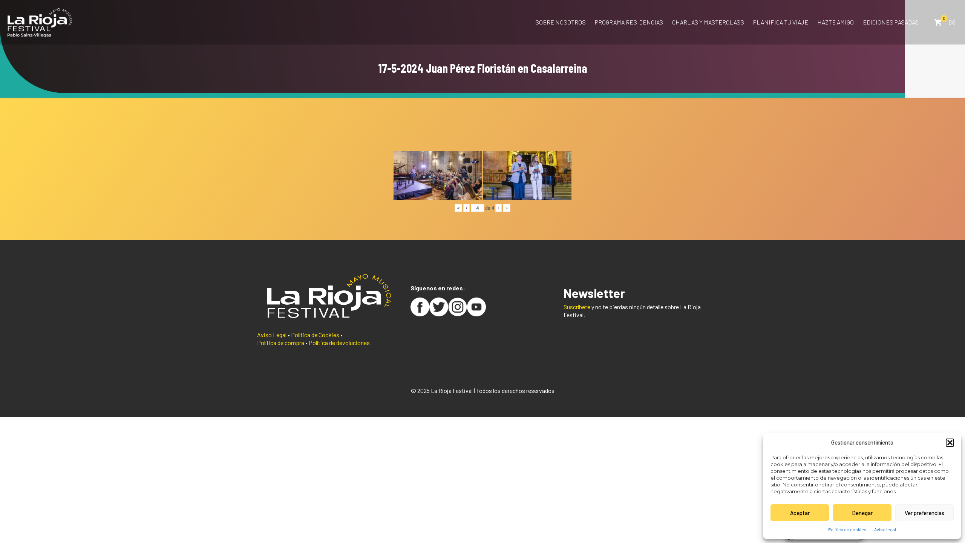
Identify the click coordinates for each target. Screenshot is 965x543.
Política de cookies (847, 529)
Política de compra (280, 342)
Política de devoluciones (339, 342)
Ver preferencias (924, 512)
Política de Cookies (315, 334)
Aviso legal (885, 529)
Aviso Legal (271, 334)
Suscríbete (577, 306)
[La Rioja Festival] (40, 22)
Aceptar (800, 512)
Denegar (862, 512)
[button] (950, 442)
